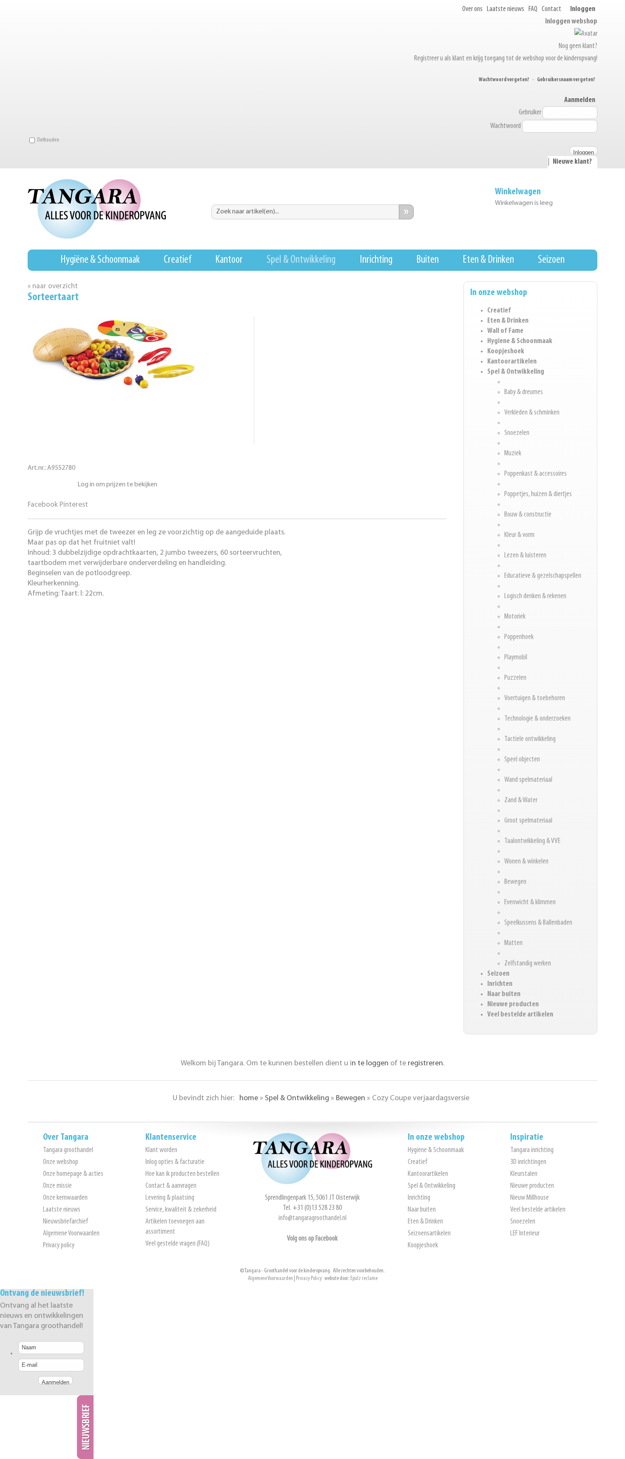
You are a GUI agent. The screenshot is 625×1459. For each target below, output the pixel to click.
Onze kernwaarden (65, 1198)
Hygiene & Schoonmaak (519, 341)
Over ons (472, 9)
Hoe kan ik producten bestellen (182, 1174)
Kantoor (229, 260)
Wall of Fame (505, 331)
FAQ (532, 9)
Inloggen (582, 9)
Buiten (427, 260)
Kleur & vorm (519, 535)
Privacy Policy (309, 1278)
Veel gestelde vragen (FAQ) (177, 1244)
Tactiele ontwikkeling (530, 739)
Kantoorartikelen (512, 362)
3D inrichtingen (528, 1162)
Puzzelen (515, 678)
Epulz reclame (364, 1278)
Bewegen (515, 882)
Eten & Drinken (488, 260)
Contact (551, 9)
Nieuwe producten (513, 1004)
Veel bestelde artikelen (520, 1015)
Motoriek (515, 617)
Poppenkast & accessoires (535, 474)
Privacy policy (58, 1245)
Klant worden (161, 1150)
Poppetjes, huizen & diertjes (538, 494)
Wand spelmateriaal (528, 780)
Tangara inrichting (532, 1150)
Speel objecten (522, 760)
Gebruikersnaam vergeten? (566, 79)
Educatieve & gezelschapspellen (542, 576)
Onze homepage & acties (73, 1174)
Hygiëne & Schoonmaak (100, 260)
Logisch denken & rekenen (535, 596)
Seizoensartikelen (429, 1234)
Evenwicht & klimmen (530, 902)
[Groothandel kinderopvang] (312, 1183)
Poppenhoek (519, 637)
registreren (425, 1063)
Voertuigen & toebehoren (534, 698)
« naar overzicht (53, 286)
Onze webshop (60, 1162)
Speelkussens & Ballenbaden (538, 923)
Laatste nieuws (505, 9)
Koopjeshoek (505, 351)
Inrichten (499, 984)
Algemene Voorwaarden (71, 1234)
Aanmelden (579, 100)
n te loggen (370, 1063)
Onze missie (57, 1186)
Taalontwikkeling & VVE (532, 841)
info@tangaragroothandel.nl (312, 1218)
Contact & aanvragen (170, 1186)
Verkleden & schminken (532, 413)
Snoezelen (516, 433)
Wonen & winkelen (526, 862)
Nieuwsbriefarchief (65, 1222)
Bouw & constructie (527, 515)
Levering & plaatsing (169, 1198)
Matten (513, 943)
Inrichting (376, 260)
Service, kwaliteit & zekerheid (180, 1210)
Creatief (177, 260)
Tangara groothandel (68, 1150)
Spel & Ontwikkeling (301, 260)
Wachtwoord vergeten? (504, 79)
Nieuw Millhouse (529, 1198)
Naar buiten (503, 994)
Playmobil (515, 657)
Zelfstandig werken (527, 964)
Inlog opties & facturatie (175, 1162)
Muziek (512, 453)
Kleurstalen (523, 1174)
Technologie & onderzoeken (537, 719)
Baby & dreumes (523, 392)
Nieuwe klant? (572, 162)
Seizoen (551, 260)
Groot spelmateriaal (528, 821)
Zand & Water (520, 800)
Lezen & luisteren (525, 555)
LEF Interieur (525, 1234)
